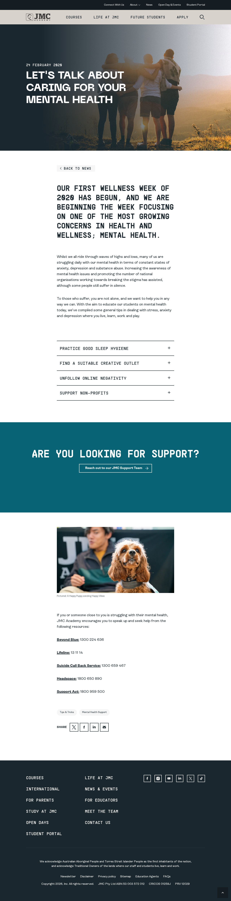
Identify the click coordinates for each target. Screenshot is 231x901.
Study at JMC (41, 811)
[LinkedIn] (179, 778)
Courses (74, 17)
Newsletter (68, 876)
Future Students (147, 17)
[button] (115, 348)
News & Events (101, 788)
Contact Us (97, 822)
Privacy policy (107, 876)
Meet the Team (101, 811)
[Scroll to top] (222, 892)
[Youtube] (169, 778)
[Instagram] (158, 778)
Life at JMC (106, 17)
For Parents (40, 800)
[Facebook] (147, 778)
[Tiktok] (201, 778)
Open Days (37, 822)
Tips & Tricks (67, 712)
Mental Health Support (94, 712)
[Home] (38, 17)
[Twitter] (190, 778)
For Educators (101, 800)
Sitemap (125, 876)
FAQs (167, 876)
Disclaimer (87, 876)
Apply (182, 17)
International (43, 788)
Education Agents (147, 876)
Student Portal (44, 833)
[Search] (202, 17)
